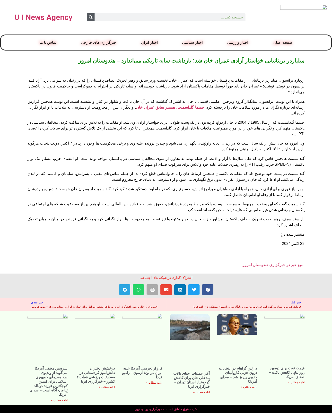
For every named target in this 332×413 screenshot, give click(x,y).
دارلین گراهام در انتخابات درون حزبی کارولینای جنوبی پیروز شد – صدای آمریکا (238, 374)
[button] (207, 289)
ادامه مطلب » (296, 382)
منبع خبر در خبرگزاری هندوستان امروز (274, 265)
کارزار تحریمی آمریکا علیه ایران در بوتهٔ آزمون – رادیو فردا (142, 372)
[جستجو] (91, 17)
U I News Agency (43, 17)
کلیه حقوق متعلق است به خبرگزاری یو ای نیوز (166, 409)
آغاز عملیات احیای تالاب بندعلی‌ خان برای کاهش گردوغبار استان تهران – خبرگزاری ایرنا (191, 379)
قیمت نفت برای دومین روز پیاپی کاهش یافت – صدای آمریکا (287, 372)
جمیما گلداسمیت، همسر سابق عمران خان (170, 107)
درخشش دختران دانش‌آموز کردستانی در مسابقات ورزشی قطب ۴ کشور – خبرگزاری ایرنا (96, 374)
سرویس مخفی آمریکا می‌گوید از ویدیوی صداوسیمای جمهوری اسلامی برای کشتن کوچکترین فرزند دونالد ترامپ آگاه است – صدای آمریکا (49, 381)
